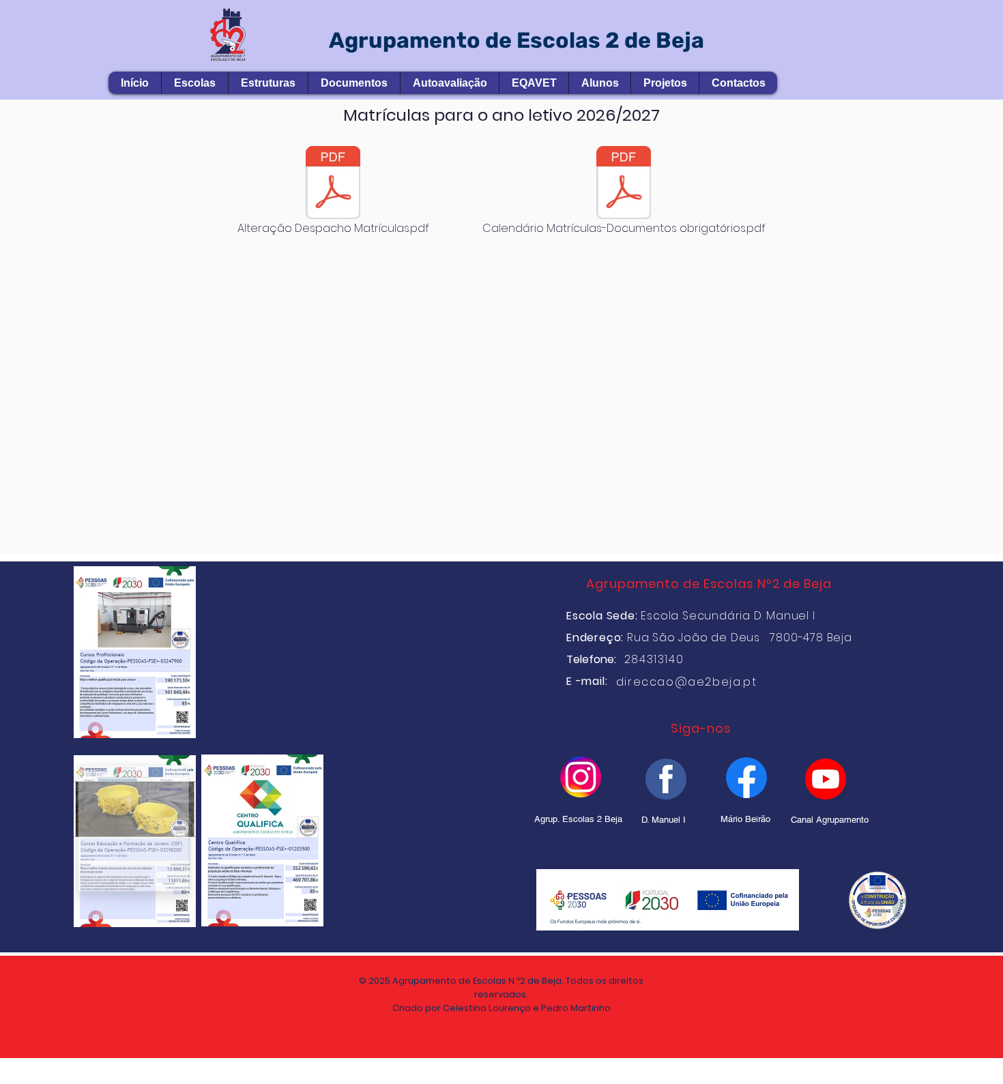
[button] (194, 83)
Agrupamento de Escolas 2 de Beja (516, 40)
